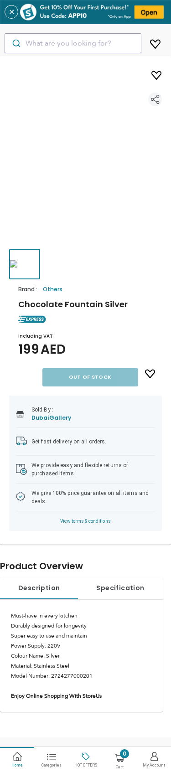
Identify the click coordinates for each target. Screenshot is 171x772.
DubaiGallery (51, 418)
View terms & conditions (85, 521)
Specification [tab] (120, 587)
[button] (85, 160)
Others (52, 289)
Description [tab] (39, 587)
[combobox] (73, 43)
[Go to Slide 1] (24, 264)
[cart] (155, 42)
